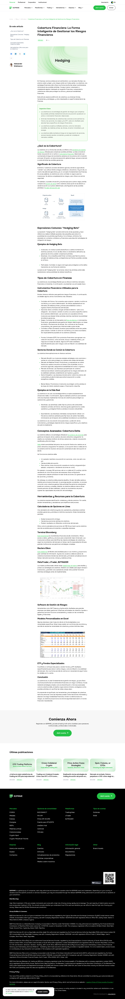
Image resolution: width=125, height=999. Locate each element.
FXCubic (40, 832)
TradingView (70, 812)
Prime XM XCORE (43, 819)
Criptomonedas (15, 832)
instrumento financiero (66, 154)
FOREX (12, 812)
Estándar (96, 812)
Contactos (13, 855)
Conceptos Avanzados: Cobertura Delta (17, 43)
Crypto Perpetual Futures (19, 839)
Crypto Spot (14, 835)
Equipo (12, 852)
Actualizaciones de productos (48, 855)
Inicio (11, 19)
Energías (13, 822)
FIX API (40, 816)
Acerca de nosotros (17, 848)
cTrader (68, 816)
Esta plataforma (42, 552)
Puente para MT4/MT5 (45, 822)
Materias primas (15, 829)
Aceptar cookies (42, 992)
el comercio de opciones (75, 435)
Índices (12, 819)
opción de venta (51, 184)
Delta (39, 444)
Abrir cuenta (100, 8)
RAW (95, 816)
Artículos (23, 19)
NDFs (12, 826)
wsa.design (111, 994)
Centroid (40, 829)
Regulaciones (70, 855)
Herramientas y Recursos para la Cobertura (19, 48)
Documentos (70, 852)
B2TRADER (69, 819)
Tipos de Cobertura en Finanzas (19, 39)
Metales (12, 816)
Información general (72, 848)
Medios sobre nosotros (46, 862)
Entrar (111, 8)
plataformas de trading (70, 565)
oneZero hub (42, 826)
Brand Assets (98, 848)
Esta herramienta (42, 536)
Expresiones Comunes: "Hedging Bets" (19, 35)
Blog (17, 19)
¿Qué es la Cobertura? (17, 31)
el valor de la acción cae (52, 188)
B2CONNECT (42, 812)
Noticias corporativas (45, 858)
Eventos (40, 848)
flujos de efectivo (71, 320)
